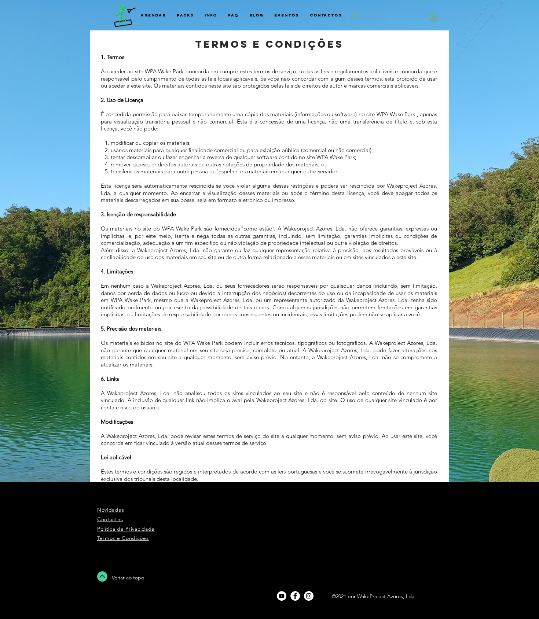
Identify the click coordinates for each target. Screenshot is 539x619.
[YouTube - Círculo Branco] (281, 596)
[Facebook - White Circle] (295, 596)
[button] (433, 16)
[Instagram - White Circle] (309, 596)
